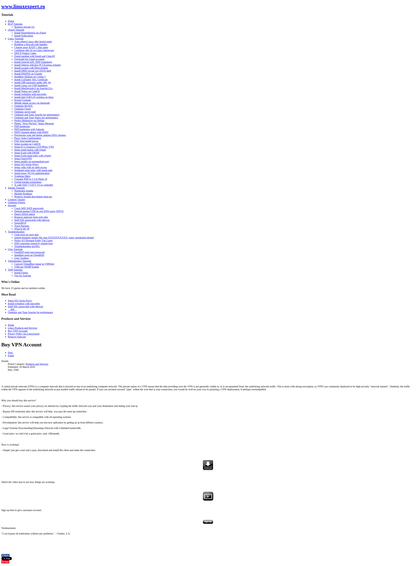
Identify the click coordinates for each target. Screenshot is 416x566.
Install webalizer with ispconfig (24, 303)
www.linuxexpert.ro (23, 6)
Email (11, 355)
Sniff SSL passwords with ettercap (25, 306)
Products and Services (37, 364)
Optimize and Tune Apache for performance (30, 312)
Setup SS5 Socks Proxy (20, 300)
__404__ (12, 309)
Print (10, 352)
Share (5, 555)
